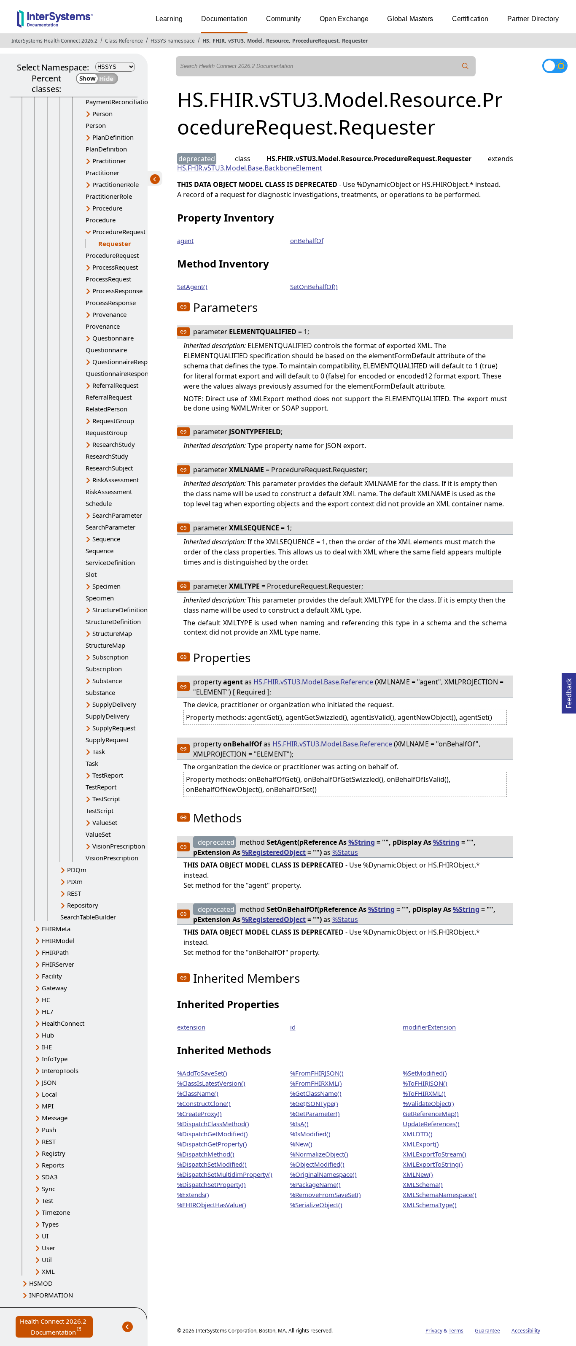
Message (54, 1118)
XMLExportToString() (433, 1164)
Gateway (54, 988)
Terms (456, 1330)
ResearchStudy (113, 444)
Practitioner (109, 161)
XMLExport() (421, 1144)
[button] (183, 306)
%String (361, 842)
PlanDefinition (113, 137)
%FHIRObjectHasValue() (211, 1204)
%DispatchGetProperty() (212, 1144)
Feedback (568, 690)
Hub (48, 1035)
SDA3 (50, 1177)
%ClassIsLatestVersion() (211, 1083)
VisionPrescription (118, 846)
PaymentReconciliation (119, 101)
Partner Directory (533, 18)
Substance (107, 680)
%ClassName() (197, 1093)
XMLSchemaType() (430, 1204)
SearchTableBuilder (88, 917)
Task (98, 751)
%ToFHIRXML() (424, 1093)
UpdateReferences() (431, 1123)
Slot (91, 574)
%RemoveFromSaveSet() (325, 1194)
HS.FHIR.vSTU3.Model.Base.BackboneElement (249, 168)
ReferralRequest (115, 385)
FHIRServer (58, 964)
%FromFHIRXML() (316, 1083)
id (293, 1027)
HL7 (48, 1011)
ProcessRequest (115, 267)
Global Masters (410, 18)
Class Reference (124, 40)
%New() (301, 1144)
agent (185, 240)
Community (283, 18)
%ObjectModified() (317, 1164)
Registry (53, 1153)
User (48, 1247)
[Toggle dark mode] (555, 66)
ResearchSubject (109, 468)
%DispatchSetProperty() (211, 1184)
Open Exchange (344, 18)
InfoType (54, 1058)
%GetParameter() (315, 1113)
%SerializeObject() (316, 1204)
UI (45, 1236)
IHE (47, 1047)
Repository (82, 905)
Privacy (433, 1330)
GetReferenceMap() (431, 1113)
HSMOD (41, 1283)
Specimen (106, 586)
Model (255, 40)
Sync (48, 1188)
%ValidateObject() (428, 1103)
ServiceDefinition (110, 562)
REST (74, 893)
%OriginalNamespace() (323, 1174)
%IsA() (299, 1123)
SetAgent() (192, 286)
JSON (49, 1082)
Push (49, 1129)
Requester (355, 40)
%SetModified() (425, 1073)
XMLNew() (418, 1174)
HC (46, 999)
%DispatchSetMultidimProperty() (224, 1174)
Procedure (107, 208)
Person (102, 113)
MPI (48, 1106)
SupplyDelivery (114, 704)
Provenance (109, 314)
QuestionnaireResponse (126, 361)
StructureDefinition (120, 609)
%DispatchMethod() (205, 1154)
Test (47, 1200)
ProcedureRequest (315, 40)
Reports (53, 1165)
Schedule (99, 503)
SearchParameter (117, 515)
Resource (277, 40)
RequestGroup (113, 420)
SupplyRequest (113, 728)
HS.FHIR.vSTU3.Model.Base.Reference (313, 682)
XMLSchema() (423, 1184)
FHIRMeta (56, 928)
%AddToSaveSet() (202, 1073)
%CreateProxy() (199, 1113)
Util (47, 1259)
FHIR (219, 40)
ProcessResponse (117, 290)
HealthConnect (63, 1023)
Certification (470, 18)
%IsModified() (310, 1134)
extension (191, 1027)
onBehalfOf (306, 240)
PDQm (76, 869)
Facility (52, 976)
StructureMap (112, 633)
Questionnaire (113, 338)
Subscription (110, 657)
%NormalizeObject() (319, 1154)
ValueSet (104, 822)
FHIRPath (55, 952)
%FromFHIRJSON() (317, 1073)
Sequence (106, 539)
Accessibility (525, 1330)
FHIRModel (58, 940)
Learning (169, 18)
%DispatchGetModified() (212, 1134)
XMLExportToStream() (434, 1154)
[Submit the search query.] (465, 66)
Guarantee (487, 1330)
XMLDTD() (418, 1134)
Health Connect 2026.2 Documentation (56, 1327)
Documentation (224, 18)
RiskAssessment (115, 480)
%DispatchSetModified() (212, 1164)
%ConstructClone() (204, 1103)
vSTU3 (236, 40)
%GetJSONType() (314, 1103)
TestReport (107, 775)
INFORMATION (51, 1295)
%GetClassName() (316, 1093)
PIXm (75, 881)
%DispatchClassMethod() (213, 1123)
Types (50, 1224)
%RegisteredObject (274, 852)
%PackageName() (315, 1184)
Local (49, 1094)
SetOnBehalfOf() (314, 286)
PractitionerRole (115, 184)
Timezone (56, 1212)
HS (205, 40)
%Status (345, 852)
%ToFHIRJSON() (425, 1083)
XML (48, 1271)
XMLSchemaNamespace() (439, 1194)
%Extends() (193, 1194)
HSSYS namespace (173, 40)
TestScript (106, 799)
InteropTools (60, 1070)
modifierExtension (429, 1027)
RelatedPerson (106, 409)
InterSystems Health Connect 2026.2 (54, 40)
